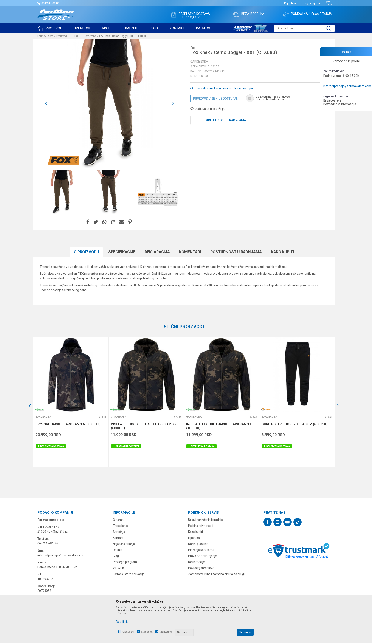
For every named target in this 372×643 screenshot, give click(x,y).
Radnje (117, 550)
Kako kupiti (282, 252)
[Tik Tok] (297, 522)
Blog (116, 556)
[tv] (250, 27)
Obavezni (128, 631)
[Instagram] (277, 522)
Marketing (166, 631)
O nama (118, 519)
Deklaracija (157, 252)
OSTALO (76, 36)
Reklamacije (196, 562)
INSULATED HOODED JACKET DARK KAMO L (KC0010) (219, 426)
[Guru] (265, 409)
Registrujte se (312, 3)
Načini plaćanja (198, 544)
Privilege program (125, 562)
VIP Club (118, 568)
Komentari (190, 252)
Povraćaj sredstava (201, 568)
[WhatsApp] (104, 222)
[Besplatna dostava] (173, 15)
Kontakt (118, 538)
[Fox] (63, 160)
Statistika (147, 631)
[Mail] (121, 222)
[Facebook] (87, 222)
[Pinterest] (130, 222)
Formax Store (45, 36)
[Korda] (39, 409)
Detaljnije (122, 621)
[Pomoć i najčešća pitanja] (286, 15)
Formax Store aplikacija (128, 574)
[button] (304, 28)
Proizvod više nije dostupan (215, 98)
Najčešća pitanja (124, 544)
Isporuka (194, 538)
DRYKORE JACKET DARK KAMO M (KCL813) (68, 424)
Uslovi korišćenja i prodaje (205, 519)
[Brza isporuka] (236, 15)
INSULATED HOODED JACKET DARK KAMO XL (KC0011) (144, 426)
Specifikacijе (121, 252)
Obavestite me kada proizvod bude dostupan (223, 88)
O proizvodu (86, 252)
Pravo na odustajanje (202, 556)
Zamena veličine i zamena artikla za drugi (216, 574)
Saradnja (119, 532)
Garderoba (90, 36)
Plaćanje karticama (201, 550)
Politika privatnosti (200, 525)
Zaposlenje (120, 525)
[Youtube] (287, 522)
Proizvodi (61, 36)
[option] (61, 192)
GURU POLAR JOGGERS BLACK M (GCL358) (294, 424)
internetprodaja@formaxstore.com (347, 86)
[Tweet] (95, 222)
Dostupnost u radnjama (225, 120)
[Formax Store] (55, 14)
